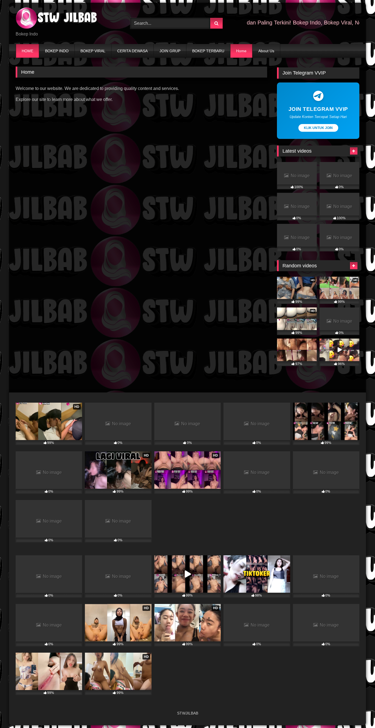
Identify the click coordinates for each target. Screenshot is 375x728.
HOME (27, 51)
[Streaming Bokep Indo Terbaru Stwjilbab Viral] (57, 19)
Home (241, 51)
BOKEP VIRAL (92, 51)
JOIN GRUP (169, 51)
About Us (266, 51)
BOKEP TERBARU (208, 51)
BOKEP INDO (57, 51)
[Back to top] (358, 711)
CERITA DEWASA (132, 51)
